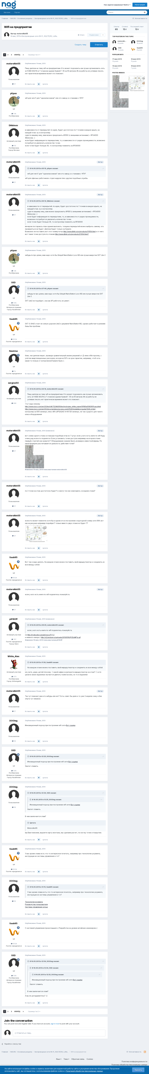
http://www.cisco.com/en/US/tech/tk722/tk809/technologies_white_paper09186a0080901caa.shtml (63, 406)
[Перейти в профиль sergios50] (14, 391)
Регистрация (140, 5)
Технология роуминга (34, 902)
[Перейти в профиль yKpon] (14, 101)
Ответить (99, 45)
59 (15, 741)
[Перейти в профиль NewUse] (14, 359)
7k (15, 371)
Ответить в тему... (24, 1033)
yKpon (13, 93)
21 (15, 84)
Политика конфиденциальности (134, 1061)
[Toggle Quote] (28, 168)
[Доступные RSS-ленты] (144, 1052)
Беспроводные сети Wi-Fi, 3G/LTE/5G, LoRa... (40, 36)
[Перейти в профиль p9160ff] (14, 627)
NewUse (13, 351)
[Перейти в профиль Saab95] (14, 327)
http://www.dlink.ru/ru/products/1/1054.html (79, 231)
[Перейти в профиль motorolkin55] (6, 34)
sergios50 (13, 383)
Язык (58, 1059)
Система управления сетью (36, 907)
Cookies (90, 1059)
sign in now (55, 1024)
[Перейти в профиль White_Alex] (14, 664)
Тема (66, 1059)
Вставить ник (30, 84)
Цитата (45, 84)
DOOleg (13, 720)
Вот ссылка (70, 725)
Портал (17, 12)
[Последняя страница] (23, 54)
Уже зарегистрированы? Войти (116, 5)
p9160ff (13, 619)
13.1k (14, 303)
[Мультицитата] (38, 84)
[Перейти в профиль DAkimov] (14, 133)
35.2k (14, 339)
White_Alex (13, 656)
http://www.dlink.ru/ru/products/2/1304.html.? (72, 234)
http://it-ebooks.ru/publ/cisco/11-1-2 (40, 635)
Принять (138, 1070)
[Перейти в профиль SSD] (14, 290)
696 (14, 403)
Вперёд (17, 55)
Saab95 (13, 319)
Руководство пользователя (36, 904)
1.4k (14, 113)
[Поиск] (144, 12)
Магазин (7, 12)
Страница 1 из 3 (33, 55)
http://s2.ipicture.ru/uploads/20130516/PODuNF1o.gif (61, 637)
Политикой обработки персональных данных (84, 1071)
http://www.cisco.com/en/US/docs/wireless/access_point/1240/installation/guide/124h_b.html (60, 409)
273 (14, 676)
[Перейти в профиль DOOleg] (14, 729)
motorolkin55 (22, 34)
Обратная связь (77, 1059)
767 (14, 639)
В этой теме (135, 12)
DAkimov (13, 125)
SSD (13, 282)
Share (81, 35)
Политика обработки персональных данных (129, 1065)
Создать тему (80, 45)
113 (14, 145)
